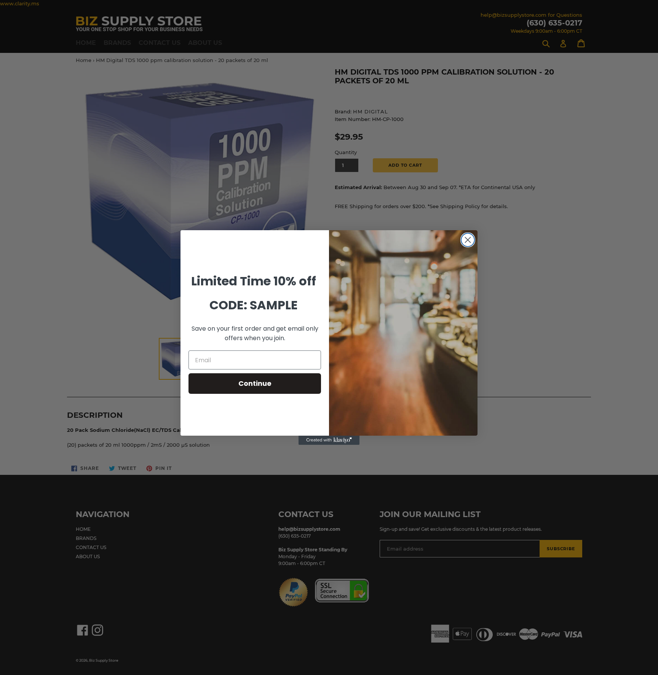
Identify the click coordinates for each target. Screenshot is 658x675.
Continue (255, 383)
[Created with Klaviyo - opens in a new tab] (329, 440)
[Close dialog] (467, 240)
